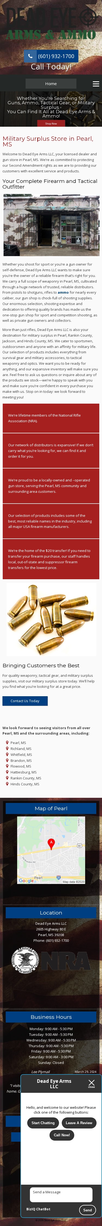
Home (51, 83)
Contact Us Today (25, 700)
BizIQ (30, 1209)
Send (87, 1210)
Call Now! (62, 1135)
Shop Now (51, 123)
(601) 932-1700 (55, 56)
